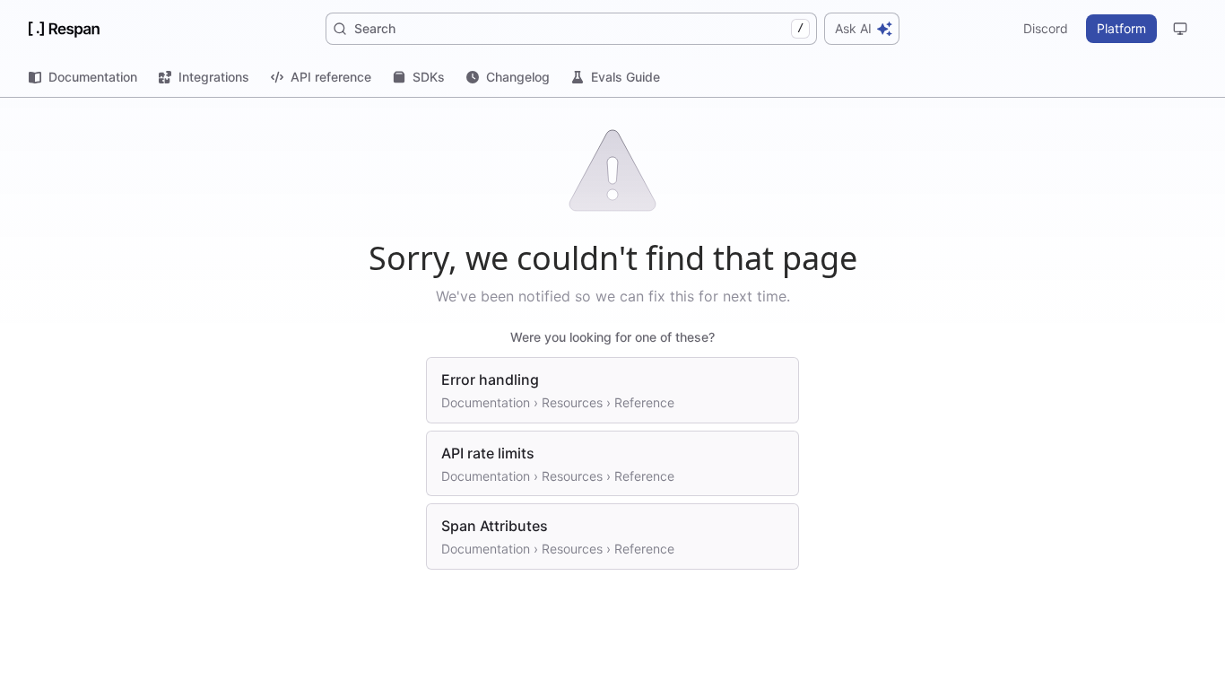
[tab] (83, 77)
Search (579, 28)
